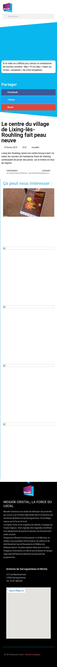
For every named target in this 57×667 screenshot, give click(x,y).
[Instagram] (37, 660)
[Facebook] (20, 660)
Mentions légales (32, 654)
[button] (51, 6)
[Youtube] (26, 660)
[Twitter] (31, 660)
